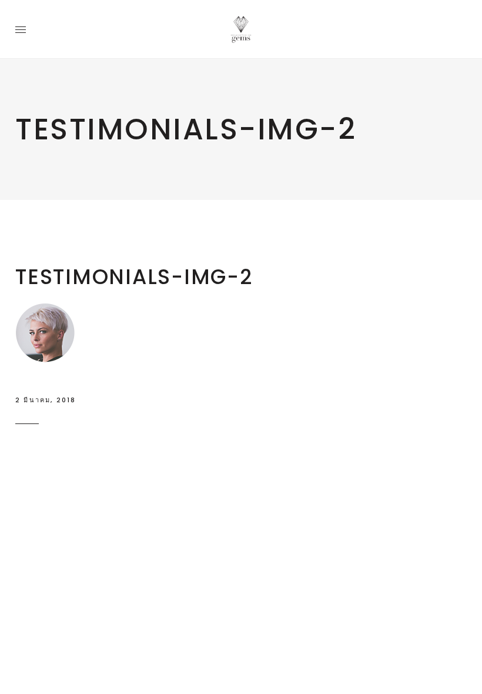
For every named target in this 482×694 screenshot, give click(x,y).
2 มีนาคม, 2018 (45, 400)
